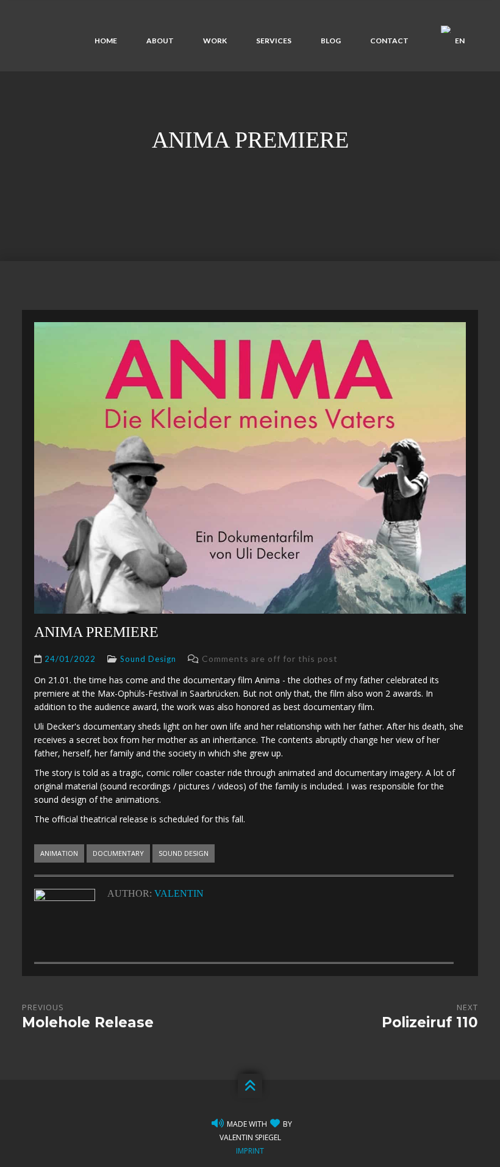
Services (273, 40)
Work (215, 40)
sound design (184, 853)
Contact (389, 40)
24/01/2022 (70, 659)
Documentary (118, 853)
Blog (331, 40)
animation (59, 853)
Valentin (179, 893)
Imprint (250, 1151)
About (160, 40)
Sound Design (148, 659)
